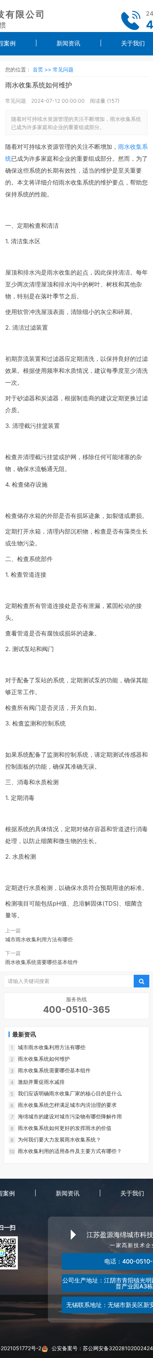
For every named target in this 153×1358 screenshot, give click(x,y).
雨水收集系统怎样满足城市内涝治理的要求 (67, 1105)
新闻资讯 (68, 43)
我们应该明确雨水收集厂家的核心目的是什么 (70, 1093)
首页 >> (43, 69)
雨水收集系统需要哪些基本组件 (41, 962)
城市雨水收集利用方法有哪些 (39, 939)
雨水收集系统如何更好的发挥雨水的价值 (64, 1128)
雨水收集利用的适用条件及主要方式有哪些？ (70, 1151)
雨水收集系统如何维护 (44, 1059)
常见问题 (63, 69)
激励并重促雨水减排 (41, 1082)
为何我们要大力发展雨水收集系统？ (59, 1139)
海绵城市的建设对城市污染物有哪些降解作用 (70, 1116)
